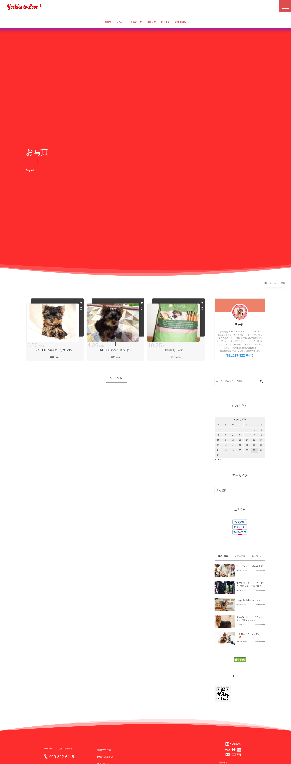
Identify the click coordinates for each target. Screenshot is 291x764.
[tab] (223, 556)
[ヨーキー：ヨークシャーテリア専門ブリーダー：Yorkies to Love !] (24, 7)
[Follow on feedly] (240, 660)
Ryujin (240, 324)
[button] (285, 6)
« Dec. (218, 459)
